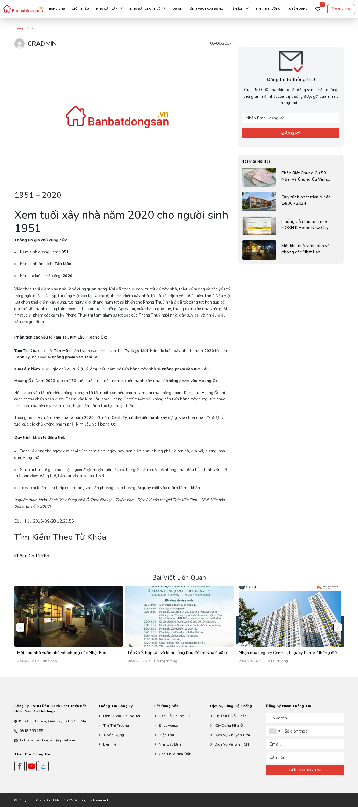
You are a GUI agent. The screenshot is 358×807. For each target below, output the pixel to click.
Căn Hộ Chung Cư (174, 716)
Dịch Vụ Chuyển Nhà (232, 734)
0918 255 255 (31, 730)
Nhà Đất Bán (170, 744)
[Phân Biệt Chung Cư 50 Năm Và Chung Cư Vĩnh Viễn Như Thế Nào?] (290, 177)
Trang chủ (56, 9)
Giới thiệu (80, 9)
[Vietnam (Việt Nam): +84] (274, 731)
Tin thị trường (268, 9)
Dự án (177, 9)
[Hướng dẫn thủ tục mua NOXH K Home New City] (290, 225)
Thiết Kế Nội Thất (230, 716)
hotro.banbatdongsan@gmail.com (47, 740)
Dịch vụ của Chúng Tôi (121, 716)
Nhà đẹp (49, 660)
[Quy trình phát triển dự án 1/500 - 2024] (290, 201)
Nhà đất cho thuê (145, 9)
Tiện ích (237, 9)
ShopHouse (168, 725)
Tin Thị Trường (116, 725)
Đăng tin (341, 9)
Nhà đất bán (107, 9)
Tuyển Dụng (113, 734)
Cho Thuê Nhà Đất (175, 753)
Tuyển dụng (297, 9)
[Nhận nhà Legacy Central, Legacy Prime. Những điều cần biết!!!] (290, 627)
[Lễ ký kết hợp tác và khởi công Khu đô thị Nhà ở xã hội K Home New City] (179, 627)
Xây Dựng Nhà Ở (229, 725)
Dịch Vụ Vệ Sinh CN (232, 744)
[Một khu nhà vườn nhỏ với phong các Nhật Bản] (290, 250)
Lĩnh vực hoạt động (206, 9)
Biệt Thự (166, 734)
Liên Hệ (109, 744)
